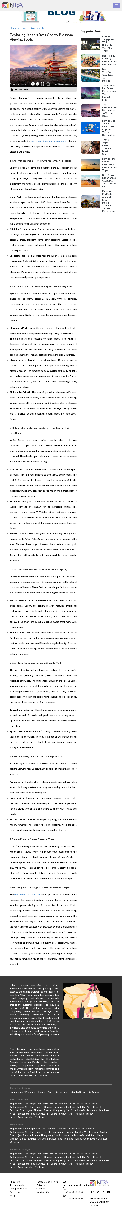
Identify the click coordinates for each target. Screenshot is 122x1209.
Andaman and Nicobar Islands (27, 1107)
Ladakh (82, 1107)
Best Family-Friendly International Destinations (109, 60)
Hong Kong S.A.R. (63, 1110)
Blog (12, 1195)
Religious (95, 1092)
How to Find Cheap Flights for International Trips (109, 164)
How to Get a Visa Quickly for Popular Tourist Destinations (109, 127)
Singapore (24, 1113)
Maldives (105, 1110)
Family (43, 1092)
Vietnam (40, 1117)
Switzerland (66, 1113)
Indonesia (80, 1110)
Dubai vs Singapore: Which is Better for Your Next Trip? (108, 43)
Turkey (90, 1113)
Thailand (80, 1113)
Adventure (62, 1092)
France (48, 1110)
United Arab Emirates (22, 1117)
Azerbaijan (27, 1110)
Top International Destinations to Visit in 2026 (109, 110)
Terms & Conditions (47, 1181)
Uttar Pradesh (90, 1103)
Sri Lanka (53, 1113)
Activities (15, 1192)
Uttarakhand (51, 1103)
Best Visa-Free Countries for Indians (107, 75)
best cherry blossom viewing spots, (48, 140)
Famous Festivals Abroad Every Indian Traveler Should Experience (108, 201)
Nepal (14, 1113)
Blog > (25, 27)
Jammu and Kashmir (65, 1107)
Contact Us (42, 1192)
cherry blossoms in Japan (27, 894)
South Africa (39, 1113)
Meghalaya (17, 1103)
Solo (51, 1092)
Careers (40, 1188)
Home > (15, 27)
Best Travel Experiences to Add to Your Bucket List (109, 180)
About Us (15, 1181)
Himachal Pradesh (70, 1103)
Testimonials (17, 1185)
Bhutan (38, 1110)
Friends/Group (79, 1092)
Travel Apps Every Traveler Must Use (107, 146)
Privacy (40, 1185)
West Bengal (95, 1107)
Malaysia (93, 1110)
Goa (27, 1103)
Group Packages (19, 1188)
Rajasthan (36, 1103)
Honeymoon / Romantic (24, 1092)
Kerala (49, 1107)
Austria (15, 1110)
